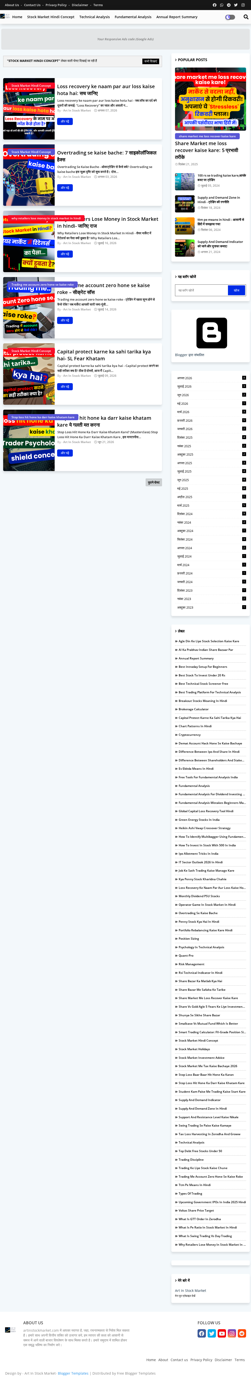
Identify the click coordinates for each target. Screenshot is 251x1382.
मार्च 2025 (211, 505)
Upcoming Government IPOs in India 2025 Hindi (212, 1202)
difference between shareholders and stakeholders (212, 760)
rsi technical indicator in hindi (200, 973)
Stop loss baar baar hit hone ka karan (206, 1075)
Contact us (32, 5)
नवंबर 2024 (211, 522)
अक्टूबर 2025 (211, 454)
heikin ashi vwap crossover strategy (204, 828)
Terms (98, 5)
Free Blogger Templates (136, 1373)
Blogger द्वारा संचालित (189, 354)
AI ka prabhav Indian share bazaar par (206, 650)
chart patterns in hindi (195, 726)
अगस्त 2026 (211, 378)
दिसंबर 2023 (211, 590)
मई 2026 (211, 403)
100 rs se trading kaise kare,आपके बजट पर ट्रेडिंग (222, 177)
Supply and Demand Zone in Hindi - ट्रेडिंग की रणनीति (219, 199)
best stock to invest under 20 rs (202, 675)
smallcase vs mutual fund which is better (208, 1023)
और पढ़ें (65, 121)
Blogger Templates (73, 1373)
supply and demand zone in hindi (203, 1108)
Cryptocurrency (190, 735)
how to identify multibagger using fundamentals (212, 837)
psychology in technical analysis (201, 947)
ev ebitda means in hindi (196, 769)
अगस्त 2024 (211, 548)
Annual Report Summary (177, 16)
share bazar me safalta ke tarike (202, 990)
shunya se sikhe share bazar (199, 1015)
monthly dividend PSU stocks (199, 896)
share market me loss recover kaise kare (208, 998)
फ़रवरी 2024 (211, 573)
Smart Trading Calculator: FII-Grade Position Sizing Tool (212, 1032)
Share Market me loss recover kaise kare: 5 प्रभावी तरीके (206, 150)
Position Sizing (189, 938)
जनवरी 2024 (211, 582)
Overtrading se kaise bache (198, 913)
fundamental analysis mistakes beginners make (212, 803)
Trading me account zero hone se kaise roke (211, 1176)
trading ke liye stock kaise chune (203, 1168)
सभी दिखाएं (150, 61)
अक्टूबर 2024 (211, 531)
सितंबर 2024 (211, 539)
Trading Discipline (191, 1160)
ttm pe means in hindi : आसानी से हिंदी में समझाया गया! (221, 221)
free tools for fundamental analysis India (208, 777)
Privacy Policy (56, 5)
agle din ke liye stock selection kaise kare (209, 641)
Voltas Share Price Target (196, 1210)
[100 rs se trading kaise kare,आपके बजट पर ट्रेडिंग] (185, 181)
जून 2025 (211, 480)
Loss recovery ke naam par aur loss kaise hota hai (212, 888)
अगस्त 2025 (211, 463)
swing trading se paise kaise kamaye (205, 1125)
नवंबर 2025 (211, 446)
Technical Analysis (94, 16)
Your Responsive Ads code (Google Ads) (125, 39)
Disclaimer (80, 5)
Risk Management (191, 964)
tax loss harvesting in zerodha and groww (209, 1134)
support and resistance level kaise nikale (208, 1117)
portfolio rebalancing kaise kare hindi (205, 930)
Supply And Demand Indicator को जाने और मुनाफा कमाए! (220, 243)
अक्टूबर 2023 (211, 607)
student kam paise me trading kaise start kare (212, 1091)
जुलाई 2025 (211, 471)
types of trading (190, 1193)
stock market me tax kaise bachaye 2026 (208, 1066)
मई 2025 (211, 488)
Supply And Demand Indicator (200, 1100)
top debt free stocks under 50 (200, 1151)
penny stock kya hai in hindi (199, 922)
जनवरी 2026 (211, 429)
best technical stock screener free (203, 684)
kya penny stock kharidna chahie (202, 879)
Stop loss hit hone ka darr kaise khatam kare (212, 1083)
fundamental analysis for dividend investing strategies (212, 794)
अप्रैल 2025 (211, 497)
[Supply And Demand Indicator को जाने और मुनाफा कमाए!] (185, 248)
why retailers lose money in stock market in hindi (212, 1244)
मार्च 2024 (211, 565)
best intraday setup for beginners (203, 667)
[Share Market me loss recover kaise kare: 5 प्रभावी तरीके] (210, 99)
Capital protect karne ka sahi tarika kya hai (210, 718)
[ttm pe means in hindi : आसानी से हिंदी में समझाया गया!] (185, 226)
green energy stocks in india (199, 820)
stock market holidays (194, 1049)
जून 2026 (211, 395)
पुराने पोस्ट (154, 482)
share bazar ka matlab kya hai (200, 981)
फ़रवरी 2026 (211, 420)
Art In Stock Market (190, 1290)
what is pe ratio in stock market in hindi (208, 1227)
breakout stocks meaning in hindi (203, 701)
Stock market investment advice (202, 1058)
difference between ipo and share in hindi (209, 752)
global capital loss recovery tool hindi (206, 811)
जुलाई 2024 (211, 556)
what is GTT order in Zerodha (200, 1219)
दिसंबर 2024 (211, 514)
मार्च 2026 (211, 412)
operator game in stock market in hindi (207, 905)
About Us (12, 5)
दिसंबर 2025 (211, 437)
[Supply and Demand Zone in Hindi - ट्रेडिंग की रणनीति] (185, 203)
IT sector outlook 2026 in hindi (201, 862)
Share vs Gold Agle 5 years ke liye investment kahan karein (212, 1007)
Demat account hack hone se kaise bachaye (210, 743)
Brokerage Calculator (194, 709)
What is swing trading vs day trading (205, 1236)
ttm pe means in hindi (195, 1185)
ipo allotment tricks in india (198, 854)
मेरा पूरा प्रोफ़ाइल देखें (185, 1296)
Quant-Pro (186, 955)
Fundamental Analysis (133, 16)
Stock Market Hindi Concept (51, 16)
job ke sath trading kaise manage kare (206, 870)
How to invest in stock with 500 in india (207, 845)
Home (17, 16)
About (163, 1359)
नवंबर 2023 (211, 599)
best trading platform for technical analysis (210, 692)
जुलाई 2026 (211, 386)
